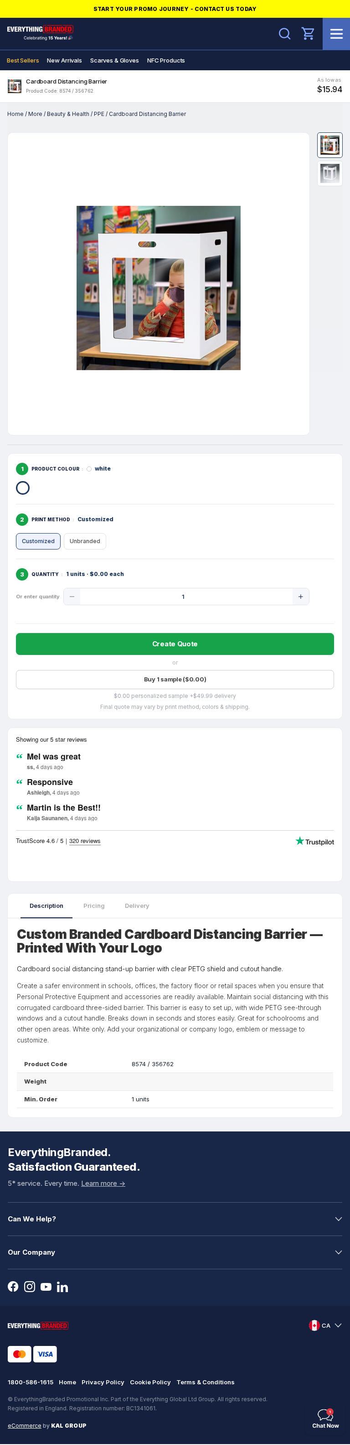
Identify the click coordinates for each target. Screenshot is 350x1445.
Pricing (94, 905)
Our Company (31, 1252)
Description (46, 905)
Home (15, 113)
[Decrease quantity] (72, 596)
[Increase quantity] (301, 596)
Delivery (137, 905)
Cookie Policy (150, 1382)
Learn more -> (103, 1183)
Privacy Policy (103, 1382)
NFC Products (166, 60)
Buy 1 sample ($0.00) (175, 679)
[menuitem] (23, 60)
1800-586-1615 (30, 1382)
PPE (99, 113)
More (35, 113)
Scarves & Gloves (114, 60)
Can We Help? (32, 1219)
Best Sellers (23, 60)
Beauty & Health (68, 113)
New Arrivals (64, 60)
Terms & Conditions (205, 1382)
